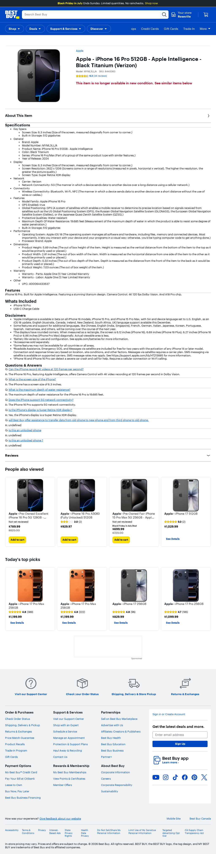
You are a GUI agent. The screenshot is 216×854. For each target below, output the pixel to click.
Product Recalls (15, 744)
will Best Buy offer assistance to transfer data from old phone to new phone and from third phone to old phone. (79, 420)
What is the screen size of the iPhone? (32, 379)
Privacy (42, 830)
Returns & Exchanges (18, 731)
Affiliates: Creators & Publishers (120, 731)
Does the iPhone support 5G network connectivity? (41, 399)
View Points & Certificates (69, 778)
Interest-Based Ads (55, 831)
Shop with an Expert (66, 725)
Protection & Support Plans (70, 744)
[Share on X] (204, 777)
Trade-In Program (16, 750)
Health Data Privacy (85, 833)
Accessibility (12, 830)
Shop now (151, 3)
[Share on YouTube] (156, 777)
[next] (207, 512)
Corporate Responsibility (116, 785)
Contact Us (60, 757)
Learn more (170, 762)
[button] (14, 29)
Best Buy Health (111, 737)
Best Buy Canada (200, 818)
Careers (106, 778)
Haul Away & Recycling (67, 750)
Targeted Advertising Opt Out (171, 833)
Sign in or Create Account (169, 714)
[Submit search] (164, 14)
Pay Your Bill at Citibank (20, 778)
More (203, 29)
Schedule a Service (65, 731)
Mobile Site (174, 818)
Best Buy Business (112, 750)
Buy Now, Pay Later (17, 791)
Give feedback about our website (60, 818)
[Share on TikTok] (175, 777)
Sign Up (180, 743)
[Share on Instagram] (165, 777)
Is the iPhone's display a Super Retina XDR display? (40, 410)
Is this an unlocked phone (25, 430)
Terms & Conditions (28, 831)
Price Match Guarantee (19, 737)
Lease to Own (13, 785)
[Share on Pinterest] (194, 777)
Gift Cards (11, 757)
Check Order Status (17, 718)
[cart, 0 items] (205, 14)
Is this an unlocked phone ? (26, 440)
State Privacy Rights (69, 833)
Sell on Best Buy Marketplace (119, 718)
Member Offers (62, 785)
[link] (71, 522)
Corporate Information (115, 772)
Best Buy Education (113, 744)
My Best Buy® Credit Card (21, 772)
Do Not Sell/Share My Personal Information (109, 831)
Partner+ (106, 757)
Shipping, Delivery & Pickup (22, 725)
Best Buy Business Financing (23, 797)
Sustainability (109, 791)
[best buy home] (12, 14)
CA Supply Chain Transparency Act (194, 831)
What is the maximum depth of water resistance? (39, 389)
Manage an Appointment (69, 737)
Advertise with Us (112, 725)
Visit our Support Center (68, 718)
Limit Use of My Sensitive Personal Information (142, 831)
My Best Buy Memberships (69, 772)
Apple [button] (79, 50)
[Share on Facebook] (184, 777)
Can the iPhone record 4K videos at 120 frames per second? (46, 369)
